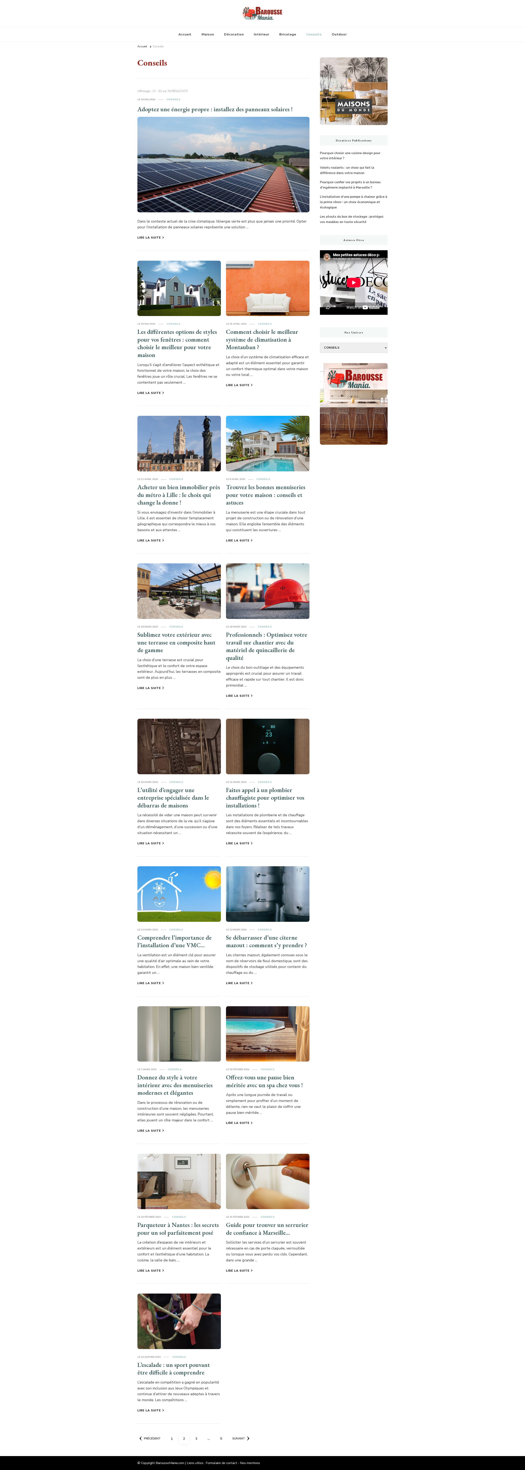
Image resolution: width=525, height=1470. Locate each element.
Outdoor (339, 34)
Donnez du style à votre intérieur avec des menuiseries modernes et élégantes (175, 1085)
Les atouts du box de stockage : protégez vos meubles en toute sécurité (351, 219)
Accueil (185, 34)
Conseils (314, 34)
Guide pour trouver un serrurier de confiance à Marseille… (267, 1229)
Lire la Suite (149, 238)
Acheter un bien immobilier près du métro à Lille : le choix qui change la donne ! (178, 494)
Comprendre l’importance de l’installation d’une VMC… (174, 941)
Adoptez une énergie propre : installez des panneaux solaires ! (215, 109)
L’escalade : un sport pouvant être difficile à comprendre (173, 1369)
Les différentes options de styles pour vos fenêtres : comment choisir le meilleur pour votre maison (177, 343)
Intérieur (261, 34)
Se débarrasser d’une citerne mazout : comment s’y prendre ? (266, 941)
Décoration (234, 34)
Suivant (238, 1438)
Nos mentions (250, 1463)
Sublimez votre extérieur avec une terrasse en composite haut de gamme (176, 642)
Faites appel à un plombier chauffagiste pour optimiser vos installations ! (265, 797)
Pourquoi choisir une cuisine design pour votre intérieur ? (350, 156)
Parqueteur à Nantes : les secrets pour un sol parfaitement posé (178, 1229)
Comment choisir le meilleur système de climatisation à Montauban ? (262, 339)
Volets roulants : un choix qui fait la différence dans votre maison (347, 170)
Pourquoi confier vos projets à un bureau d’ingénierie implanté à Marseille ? (350, 185)
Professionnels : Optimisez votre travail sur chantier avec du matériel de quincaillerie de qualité (266, 646)
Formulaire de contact (221, 1463)
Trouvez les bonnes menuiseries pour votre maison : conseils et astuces (265, 494)
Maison (208, 34)
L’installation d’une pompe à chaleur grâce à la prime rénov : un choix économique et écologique (353, 201)
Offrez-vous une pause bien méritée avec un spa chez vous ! (264, 1081)
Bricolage (287, 34)
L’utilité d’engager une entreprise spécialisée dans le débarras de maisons (173, 797)
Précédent (152, 1438)
